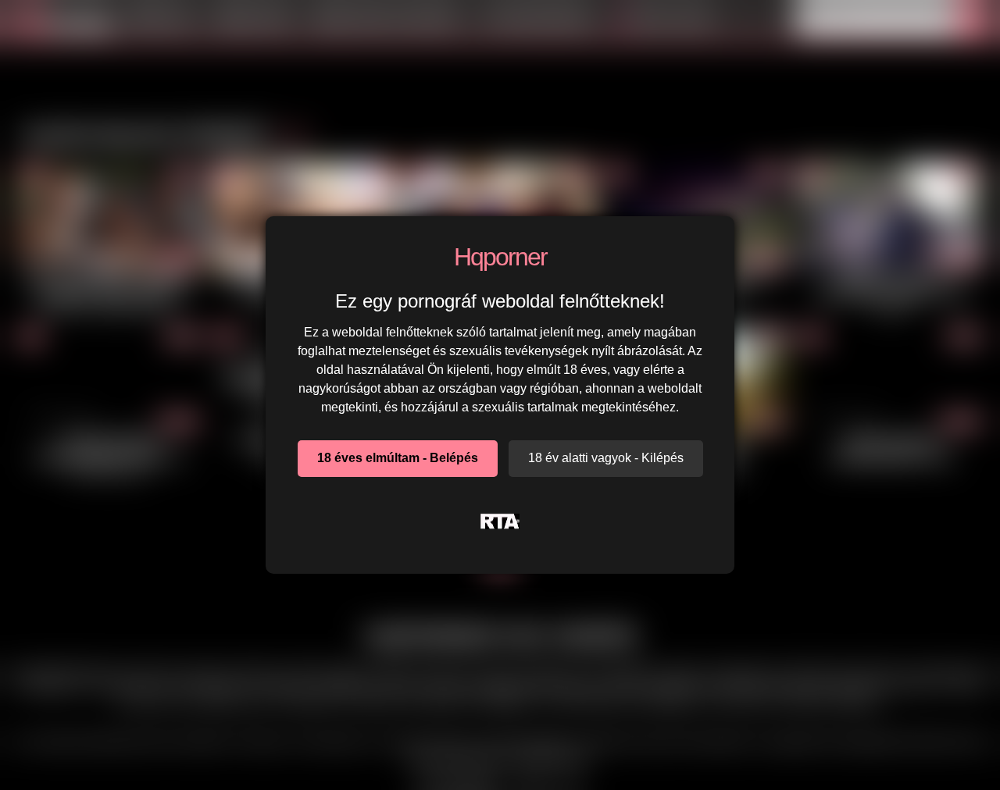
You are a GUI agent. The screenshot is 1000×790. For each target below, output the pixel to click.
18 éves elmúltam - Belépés (397, 457)
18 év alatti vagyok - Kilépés (606, 457)
